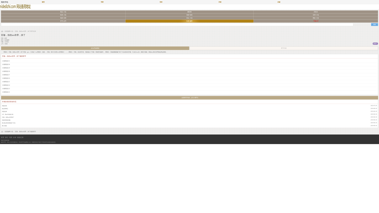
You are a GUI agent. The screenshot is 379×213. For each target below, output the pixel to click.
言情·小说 (316, 15)
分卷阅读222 (6, 92)
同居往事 (4, 111)
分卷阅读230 (6, 64)
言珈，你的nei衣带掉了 (8, 117)
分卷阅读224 (6, 85)
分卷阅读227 (6, 75)
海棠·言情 (63, 18)
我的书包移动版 (5, 140)
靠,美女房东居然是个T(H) (8, 123)
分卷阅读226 (6, 78)
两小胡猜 (4, 126)
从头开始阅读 (95, 48)
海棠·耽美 (189, 15)
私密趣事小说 (9, 31)
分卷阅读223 (6, 88)
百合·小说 (189, 18)
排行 (6, 137)
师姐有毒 (4, 105)
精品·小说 (63, 12)
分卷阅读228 (6, 71)
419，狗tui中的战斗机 (7, 114)
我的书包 (4, 2)
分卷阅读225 (6, 81)
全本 (14, 137)
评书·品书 (63, 21)
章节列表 (284, 48)
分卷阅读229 (6, 68)
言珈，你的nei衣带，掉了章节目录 (25, 31)
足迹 (279, 2)
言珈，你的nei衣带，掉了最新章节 (25, 131)
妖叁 (6, 38)
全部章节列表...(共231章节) (189, 97)
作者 (220, 2)
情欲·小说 (316, 18)
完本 (161, 2)
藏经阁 (189, 12)
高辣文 (316, 12)
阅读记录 (20, 137)
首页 (43, 2)
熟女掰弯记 (5, 108)
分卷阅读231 (6, 61)
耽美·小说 (63, 15)
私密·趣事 (189, 21)
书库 (102, 2)
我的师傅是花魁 (6, 120)
